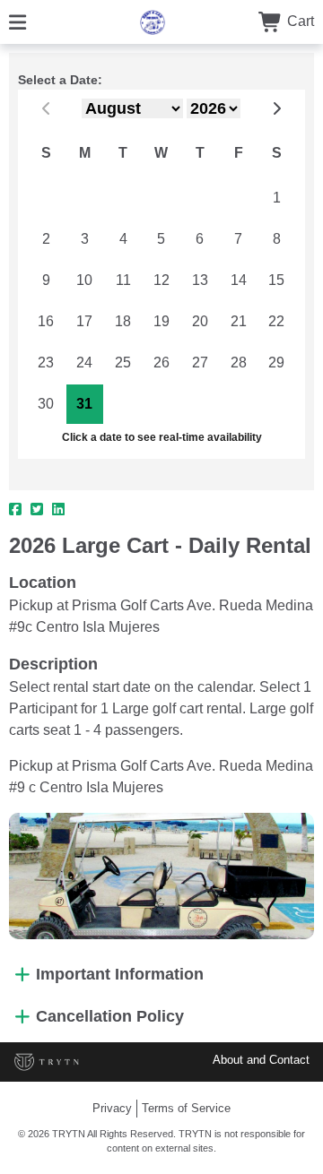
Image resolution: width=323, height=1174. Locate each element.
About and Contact (261, 1059)
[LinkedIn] (58, 510)
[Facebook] (15, 510)
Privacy (112, 1108)
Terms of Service (186, 1108)
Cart (299, 21)
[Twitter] (37, 510)
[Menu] (17, 21)
